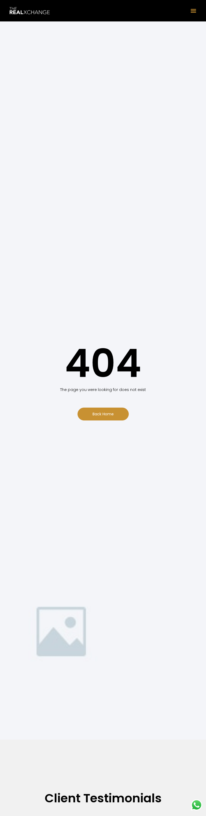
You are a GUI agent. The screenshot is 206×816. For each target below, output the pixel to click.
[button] (193, 10)
